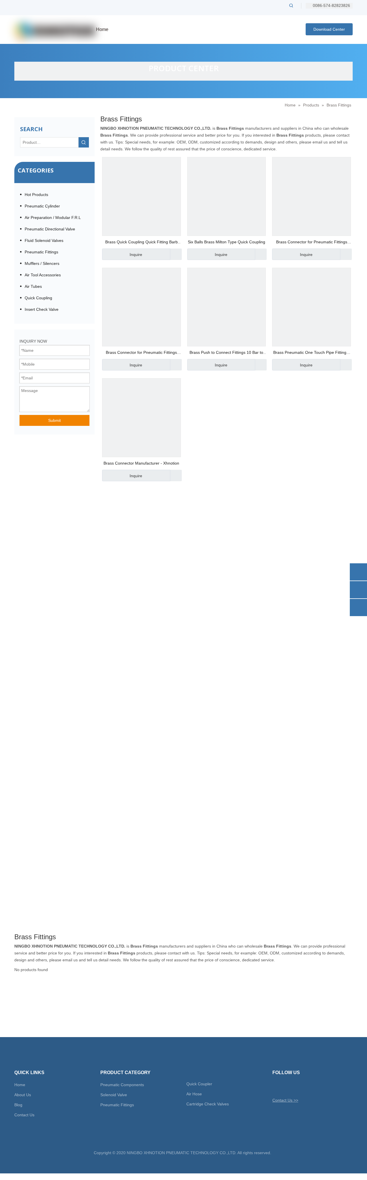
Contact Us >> (285, 1100)
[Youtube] (306, 1086)
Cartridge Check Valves (207, 1104)
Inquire (136, 254)
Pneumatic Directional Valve (50, 229)
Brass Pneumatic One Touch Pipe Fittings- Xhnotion (311, 353)
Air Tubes (33, 286)
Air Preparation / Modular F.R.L (53, 217)
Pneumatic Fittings (41, 252)
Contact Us (24, 1115)
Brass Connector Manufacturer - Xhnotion (141, 463)
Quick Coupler (199, 1084)
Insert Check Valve (41, 309)
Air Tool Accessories (43, 275)
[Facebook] (286, 1086)
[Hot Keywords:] (291, 5)
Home (19, 1084)
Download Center (329, 29)
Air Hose (194, 1094)
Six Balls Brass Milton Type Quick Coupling (226, 242)
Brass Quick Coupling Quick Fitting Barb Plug (141, 243)
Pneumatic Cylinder (42, 206)
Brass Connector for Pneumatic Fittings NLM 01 (141, 353)
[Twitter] (276, 1086)
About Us (22, 1094)
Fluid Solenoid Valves (44, 240)
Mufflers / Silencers (42, 263)
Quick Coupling (38, 298)
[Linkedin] (296, 1086)
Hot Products (36, 194)
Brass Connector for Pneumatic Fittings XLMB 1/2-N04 (311, 243)
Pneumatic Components (122, 1084)
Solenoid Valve (113, 1094)
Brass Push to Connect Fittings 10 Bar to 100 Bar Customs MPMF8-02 (226, 353)
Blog (18, 1105)
